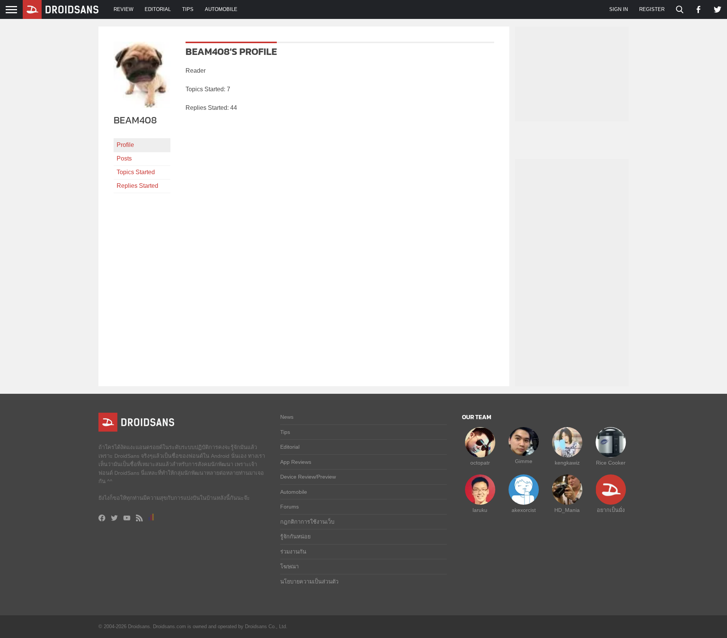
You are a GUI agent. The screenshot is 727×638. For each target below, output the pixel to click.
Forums (289, 507)
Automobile (221, 9)
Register (652, 9)
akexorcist (524, 510)
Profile (125, 145)
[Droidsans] (60, 9)
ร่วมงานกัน (293, 552)
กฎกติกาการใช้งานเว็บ (307, 522)
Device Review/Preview (308, 477)
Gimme (523, 461)
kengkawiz (567, 463)
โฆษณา (289, 566)
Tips (187, 9)
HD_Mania (567, 510)
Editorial (158, 9)
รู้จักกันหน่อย (295, 536)
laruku (480, 510)
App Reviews (295, 462)
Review (123, 9)
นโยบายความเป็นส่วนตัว (309, 582)
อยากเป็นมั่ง (611, 510)
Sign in (618, 9)
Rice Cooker (611, 463)
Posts (124, 158)
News (286, 417)
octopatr (480, 463)
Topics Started (136, 172)
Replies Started (137, 186)
